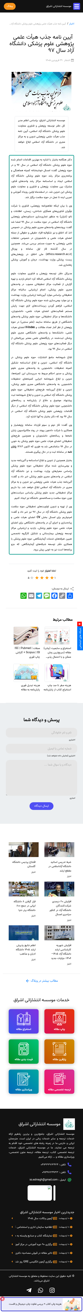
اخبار (71, 24)
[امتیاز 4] (37, 578)
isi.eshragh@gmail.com (44, 1180)
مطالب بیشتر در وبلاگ (44, 980)
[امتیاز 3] (42, 578)
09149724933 (50, 1172)
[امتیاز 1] (52, 578)
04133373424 (49, 1164)
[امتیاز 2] (47, 578)
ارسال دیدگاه (41, 806)
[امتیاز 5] (32, 578)
